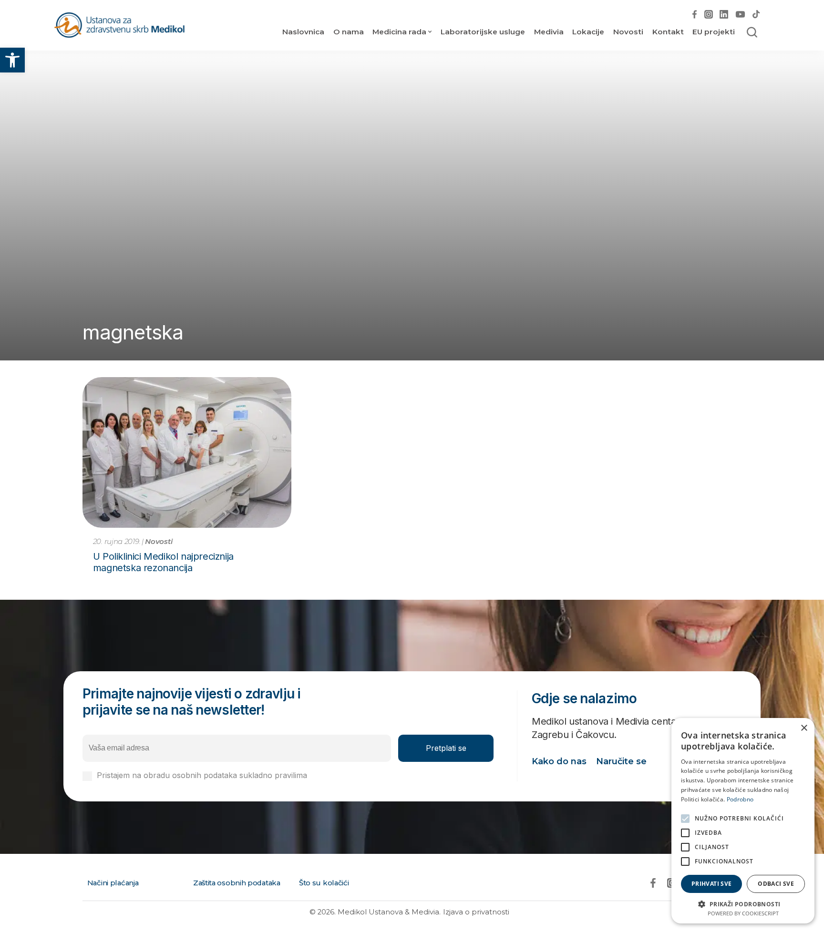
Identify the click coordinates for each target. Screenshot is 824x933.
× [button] (803, 728)
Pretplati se (446, 748)
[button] (12, 60)
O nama (348, 31)
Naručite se (621, 761)
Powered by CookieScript (743, 913)
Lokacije (588, 31)
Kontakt (668, 31)
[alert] (742, 820)
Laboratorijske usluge (483, 31)
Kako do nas (559, 761)
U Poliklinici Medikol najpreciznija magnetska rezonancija (163, 562)
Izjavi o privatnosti (342, 775)
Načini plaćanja (113, 883)
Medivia (549, 31)
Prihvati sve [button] (711, 884)
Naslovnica (303, 31)
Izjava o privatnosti (476, 912)
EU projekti (713, 31)
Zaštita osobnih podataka (236, 883)
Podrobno (740, 799)
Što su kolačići (324, 883)
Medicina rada (399, 31)
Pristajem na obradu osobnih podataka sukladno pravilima (236, 775)
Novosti (628, 31)
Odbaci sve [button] (776, 884)
